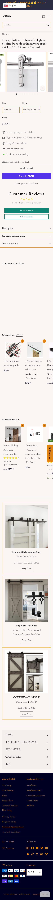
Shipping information (13, 236)
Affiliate (30, 806)
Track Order (32, 801)
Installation (31, 785)
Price (4, 118)
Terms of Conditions (11, 832)
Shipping (6, 162)
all (17, 419)
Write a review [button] (26, 210)
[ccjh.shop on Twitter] (41, 848)
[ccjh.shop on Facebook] (32, 848)
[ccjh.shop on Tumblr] (37, 854)
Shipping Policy (9, 822)
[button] (10, 458)
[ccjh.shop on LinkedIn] (41, 854)
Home (4, 34)
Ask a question (10, 243)
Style (24, 103)
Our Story (7, 785)
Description (8, 228)
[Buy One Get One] (26, 600)
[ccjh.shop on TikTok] (32, 854)
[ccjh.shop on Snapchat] (27, 854)
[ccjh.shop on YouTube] (37, 848)
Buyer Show (7, 801)
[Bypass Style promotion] (26, 526)
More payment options (26, 183)
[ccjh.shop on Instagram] (27, 848)
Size (4, 103)
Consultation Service (35, 796)
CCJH (19, 335)
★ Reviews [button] (50, 453)
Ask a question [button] (26, 217)
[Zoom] (42, 88)
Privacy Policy (8, 817)
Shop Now (26, 569)
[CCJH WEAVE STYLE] (26, 671)
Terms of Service (10, 806)
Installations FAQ (34, 791)
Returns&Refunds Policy (13, 827)
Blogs (4, 796)
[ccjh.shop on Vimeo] (46, 854)
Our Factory (8, 791)
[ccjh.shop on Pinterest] (46, 848)
